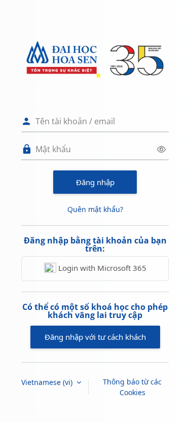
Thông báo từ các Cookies (132, 387)
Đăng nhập (95, 182)
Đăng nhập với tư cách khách (95, 337)
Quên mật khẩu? (95, 209)
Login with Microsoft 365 (101, 268)
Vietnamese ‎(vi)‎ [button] (47, 382)
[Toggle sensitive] (161, 149)
